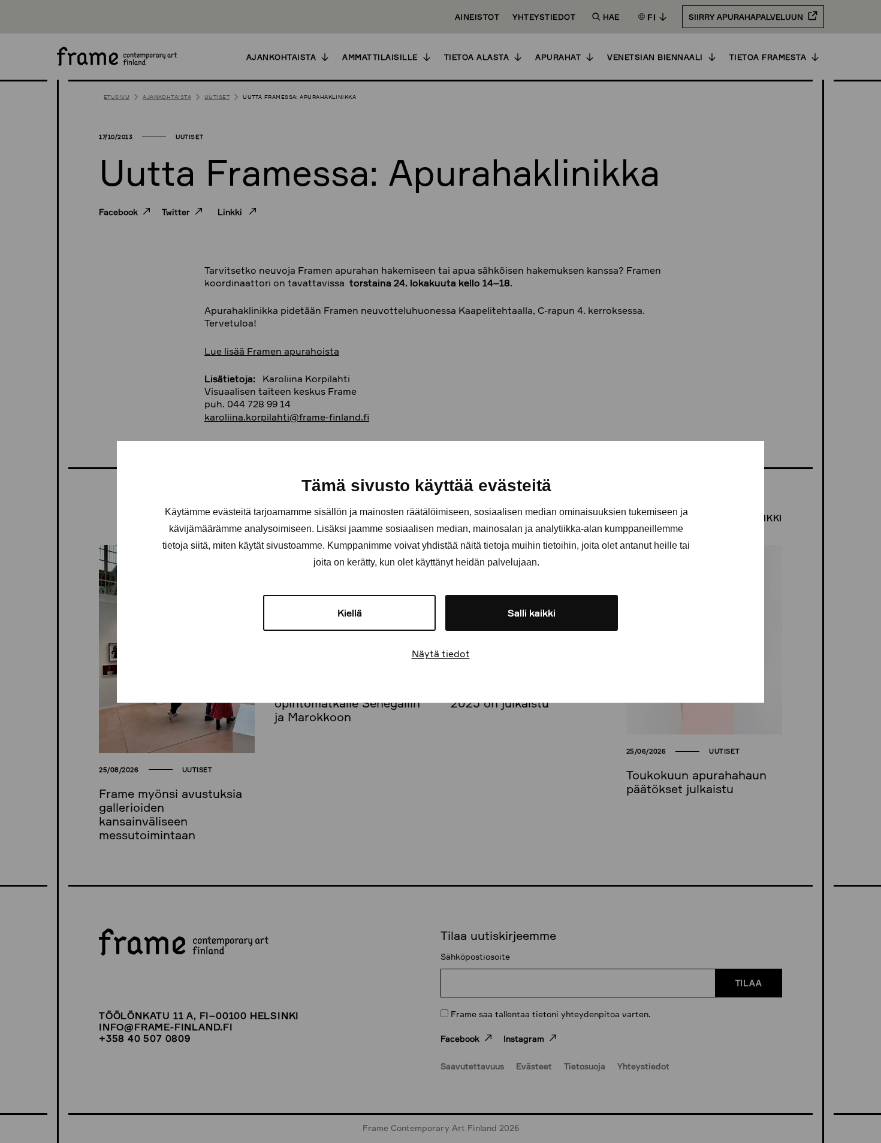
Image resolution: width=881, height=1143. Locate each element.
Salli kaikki (532, 613)
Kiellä (349, 613)
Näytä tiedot (441, 654)
